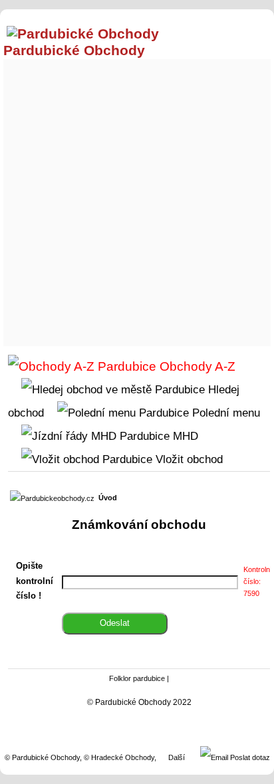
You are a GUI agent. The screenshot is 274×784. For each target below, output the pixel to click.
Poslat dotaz (249, 757)
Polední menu (224, 412)
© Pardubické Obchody (42, 757)
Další (176, 757)
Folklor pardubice (137, 678)
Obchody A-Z (195, 366)
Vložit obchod (187, 459)
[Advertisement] (137, 199)
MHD (184, 435)
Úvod (107, 498)
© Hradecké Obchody (119, 757)
